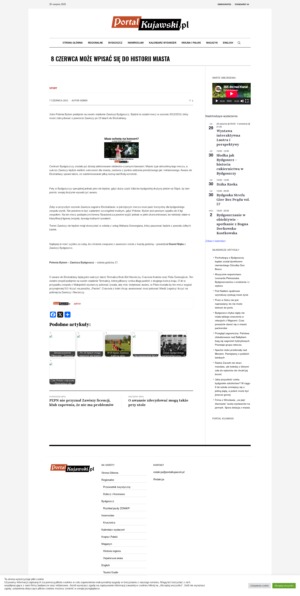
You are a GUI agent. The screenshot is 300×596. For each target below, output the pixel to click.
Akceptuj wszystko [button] (284, 585)
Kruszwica (109, 522)
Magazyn (106, 543)
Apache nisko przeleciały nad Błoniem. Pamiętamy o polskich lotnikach (232, 354)
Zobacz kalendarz (215, 240)
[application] (231, 93)
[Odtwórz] (217, 101)
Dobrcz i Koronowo (114, 494)
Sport (53, 88)
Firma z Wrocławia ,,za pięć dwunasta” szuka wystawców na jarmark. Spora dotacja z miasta (232, 404)
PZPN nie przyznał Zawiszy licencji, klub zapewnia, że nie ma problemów (81, 402)
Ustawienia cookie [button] (259, 585)
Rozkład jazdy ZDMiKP (116, 508)
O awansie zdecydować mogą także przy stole (158, 402)
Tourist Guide (110, 572)
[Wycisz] (242, 101)
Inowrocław (107, 515)
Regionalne (107, 479)
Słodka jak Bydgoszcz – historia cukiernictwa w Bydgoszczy (229, 164)
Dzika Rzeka (227, 184)
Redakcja (158, 479)
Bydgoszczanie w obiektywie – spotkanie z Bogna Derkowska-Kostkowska (232, 224)
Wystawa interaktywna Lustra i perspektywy (228, 138)
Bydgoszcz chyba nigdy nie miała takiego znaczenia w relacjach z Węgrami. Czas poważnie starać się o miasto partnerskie (231, 320)
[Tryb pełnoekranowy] (247, 101)
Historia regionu (112, 550)
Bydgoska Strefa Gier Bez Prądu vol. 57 (233, 199)
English (105, 565)
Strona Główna (109, 472)
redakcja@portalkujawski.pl (168, 472)
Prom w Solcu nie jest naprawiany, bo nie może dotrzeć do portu (228, 304)
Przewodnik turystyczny (117, 486)
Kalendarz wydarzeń (113, 529)
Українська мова (113, 558)
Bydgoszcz (107, 501)
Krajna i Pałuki (109, 536)
